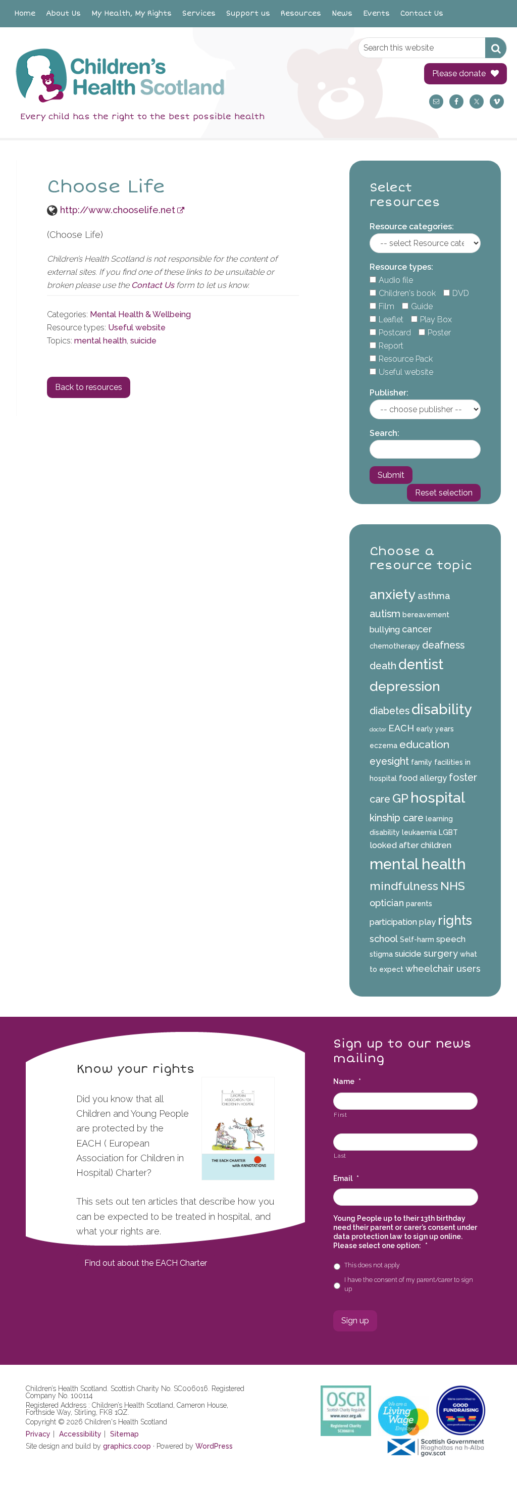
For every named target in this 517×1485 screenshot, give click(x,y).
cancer (417, 629)
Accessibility (80, 1434)
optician (387, 903)
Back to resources (88, 387)
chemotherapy (395, 646)
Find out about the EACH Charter (145, 1263)
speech (451, 939)
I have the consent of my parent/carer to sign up (408, 1284)
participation (393, 922)
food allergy (423, 778)
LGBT (448, 832)
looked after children (410, 845)
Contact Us (152, 285)
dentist (420, 664)
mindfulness (404, 886)
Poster (439, 332)
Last (340, 1155)
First (340, 1114)
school (384, 938)
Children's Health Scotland (173, 75)
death (383, 666)
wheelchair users (443, 968)
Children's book (407, 293)
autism (385, 614)
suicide (143, 340)
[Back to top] (488, 1456)
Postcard (395, 332)
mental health (100, 340)
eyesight (389, 761)
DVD (460, 293)
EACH (401, 728)
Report (391, 346)
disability (441, 709)
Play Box (436, 319)
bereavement (425, 615)
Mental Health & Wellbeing (140, 314)
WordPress (214, 1446)
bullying (385, 629)
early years (435, 729)
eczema (383, 745)
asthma (434, 595)
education (424, 744)
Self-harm (417, 939)
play (427, 922)
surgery (441, 953)
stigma (381, 954)
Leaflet (391, 319)
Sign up (355, 1320)
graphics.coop (127, 1446)
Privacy (38, 1434)
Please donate (459, 73)
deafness (443, 645)
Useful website (137, 327)
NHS (452, 886)
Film (386, 306)
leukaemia (419, 832)
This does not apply (372, 1265)
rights (455, 920)
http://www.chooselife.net (117, 210)
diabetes (389, 711)
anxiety (393, 594)
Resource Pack (406, 359)
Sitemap (124, 1434)
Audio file (396, 280)
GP (400, 798)
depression (405, 686)
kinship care (397, 818)
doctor (378, 729)
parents (419, 904)
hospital (437, 797)
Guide (422, 306)
